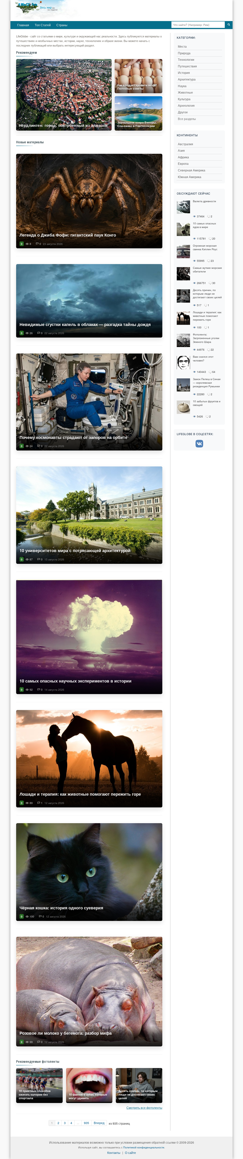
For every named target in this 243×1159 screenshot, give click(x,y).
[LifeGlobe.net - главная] (63, 10)
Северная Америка (191, 170)
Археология (186, 105)
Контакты (113, 1152)
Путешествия (187, 66)
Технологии (186, 59)
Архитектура (187, 79)
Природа (184, 53)
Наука (182, 86)
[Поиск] (229, 24)
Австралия (185, 144)
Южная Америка (189, 177)
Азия (181, 150)
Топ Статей (43, 25)
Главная (23, 25)
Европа (183, 163)
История (184, 72)
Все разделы (187, 119)
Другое (183, 112)
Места (182, 46)
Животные (185, 92)
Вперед (99, 1123)
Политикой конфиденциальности (143, 1147)
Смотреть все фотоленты (144, 1107)
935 (86, 1123)
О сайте (130, 1152)
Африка (183, 157)
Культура (184, 99)
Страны (61, 25)
